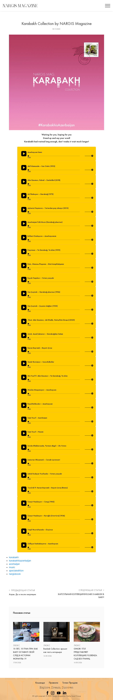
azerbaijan (14, 564)
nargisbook (15, 574)
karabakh (14, 557)
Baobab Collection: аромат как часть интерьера (55, 650)
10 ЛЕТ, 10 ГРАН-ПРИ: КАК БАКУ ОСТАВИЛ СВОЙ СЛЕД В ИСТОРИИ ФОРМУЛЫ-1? (25, 653)
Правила (53, 682)
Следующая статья (91, 590)
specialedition (16, 570)
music (12, 567)
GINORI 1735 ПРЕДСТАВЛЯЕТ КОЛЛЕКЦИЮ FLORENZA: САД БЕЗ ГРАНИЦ (85, 653)
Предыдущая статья (23, 590)
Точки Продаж (70, 682)
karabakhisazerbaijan (20, 560)
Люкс (16, 645)
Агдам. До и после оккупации (22, 594)
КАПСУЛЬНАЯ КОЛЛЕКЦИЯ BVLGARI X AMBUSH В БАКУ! (81, 596)
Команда (40, 682)
